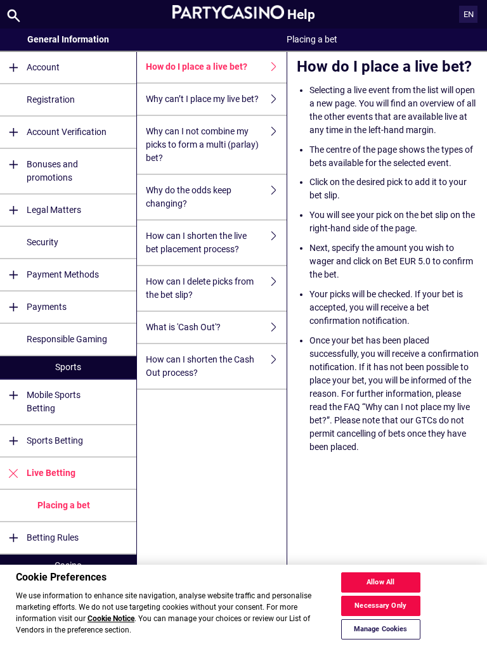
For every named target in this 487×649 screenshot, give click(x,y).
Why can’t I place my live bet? (202, 99)
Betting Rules (53, 537)
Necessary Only (380, 605)
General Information (68, 39)
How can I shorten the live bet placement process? (196, 242)
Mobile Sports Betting (54, 401)
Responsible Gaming (67, 339)
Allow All (380, 582)
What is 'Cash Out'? (183, 327)
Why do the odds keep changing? (188, 197)
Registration (51, 99)
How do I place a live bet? (196, 66)
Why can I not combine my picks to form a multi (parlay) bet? (202, 144)
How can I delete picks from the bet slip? (200, 288)
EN (469, 14)
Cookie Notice (111, 618)
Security (42, 242)
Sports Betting (55, 440)
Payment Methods (63, 274)
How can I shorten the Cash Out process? (200, 366)
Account (43, 67)
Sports (68, 367)
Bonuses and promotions (52, 171)
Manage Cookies (381, 629)
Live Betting (51, 473)
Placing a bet (63, 505)
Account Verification (67, 132)
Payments (47, 307)
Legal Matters (54, 210)
